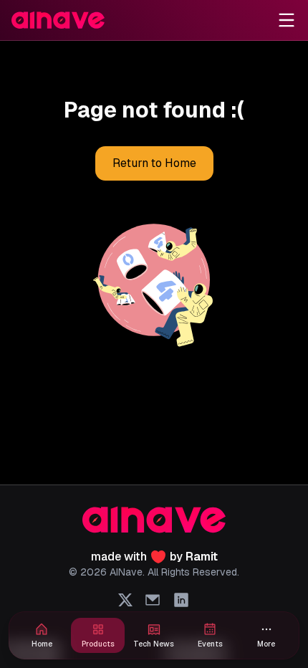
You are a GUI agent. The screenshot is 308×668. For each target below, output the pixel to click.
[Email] (152, 600)
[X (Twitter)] (125, 600)
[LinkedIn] (181, 600)
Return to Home (154, 163)
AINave (126, 572)
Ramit (202, 556)
